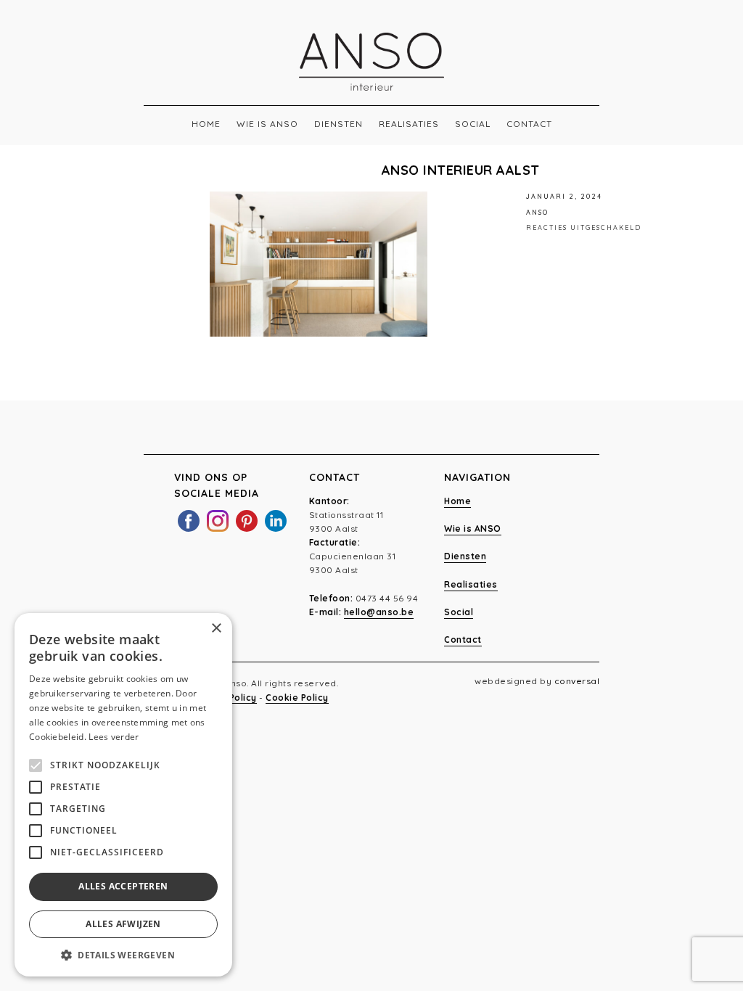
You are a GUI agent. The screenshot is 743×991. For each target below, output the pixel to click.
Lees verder (114, 737)
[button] (123, 954)
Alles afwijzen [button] (123, 924)
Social (472, 123)
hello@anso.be (379, 611)
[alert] (123, 794)
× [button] (215, 628)
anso (537, 212)
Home (206, 123)
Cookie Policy (297, 697)
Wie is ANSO (267, 123)
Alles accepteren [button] (123, 886)
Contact (529, 123)
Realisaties (409, 123)
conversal (577, 680)
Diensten (338, 123)
